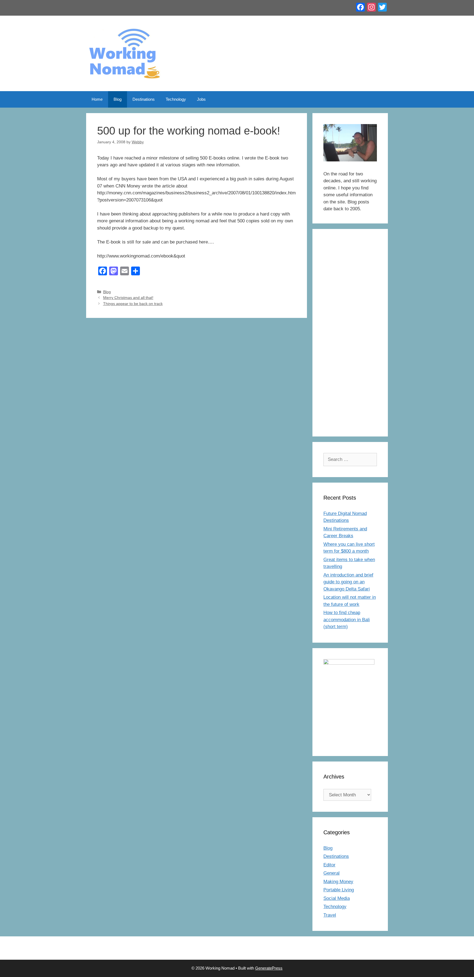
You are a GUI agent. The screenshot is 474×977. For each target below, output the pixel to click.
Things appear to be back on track (133, 303)
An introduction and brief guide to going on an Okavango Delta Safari (348, 582)
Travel (329, 915)
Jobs (201, 99)
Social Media (336, 898)
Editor (329, 864)
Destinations (143, 99)
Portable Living (338, 889)
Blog (118, 99)
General (331, 873)
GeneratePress (269, 968)
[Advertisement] (350, 336)
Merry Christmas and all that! (128, 297)
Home (97, 99)
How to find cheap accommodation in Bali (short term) (346, 619)
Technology (176, 99)
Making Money (338, 881)
